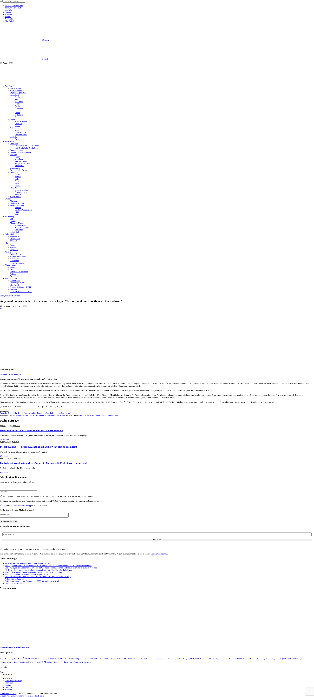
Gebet (105, 658)
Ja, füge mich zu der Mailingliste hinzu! (18, 510)
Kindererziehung (222, 658)
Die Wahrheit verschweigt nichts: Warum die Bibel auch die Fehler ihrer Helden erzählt (43, 463)
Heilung (180, 658)
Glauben (136, 658)
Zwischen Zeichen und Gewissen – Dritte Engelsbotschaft (27, 563)
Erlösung (75, 658)
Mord (47, 413)
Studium (17, 296)
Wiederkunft (86, 662)
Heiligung (172, 658)
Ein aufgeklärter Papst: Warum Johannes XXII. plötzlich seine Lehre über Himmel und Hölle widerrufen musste (48, 566)
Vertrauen (69, 661)
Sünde (41, 662)
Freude (98, 658)
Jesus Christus (209, 658)
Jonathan (40, 413)
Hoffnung (194, 658)
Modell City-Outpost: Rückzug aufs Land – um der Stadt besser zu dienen (33, 572)
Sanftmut (301, 658)
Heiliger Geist (162, 658)
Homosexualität (30, 413)
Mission (252, 658)
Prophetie (275, 658)
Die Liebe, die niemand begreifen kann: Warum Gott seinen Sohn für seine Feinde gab (38, 570)
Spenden (8, 689)
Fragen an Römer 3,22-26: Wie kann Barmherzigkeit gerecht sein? (40, 415)
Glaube (128, 658)
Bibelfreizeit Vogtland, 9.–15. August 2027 (14, 647)
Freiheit (92, 658)
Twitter (11, 374)
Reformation (285, 658)
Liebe (239, 658)
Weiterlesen (4, 440)
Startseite (8, 678)
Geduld (111, 658)
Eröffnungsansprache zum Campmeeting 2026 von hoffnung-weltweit (32, 581)
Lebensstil (232, 658)
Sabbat (294, 658)
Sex (76, 413)
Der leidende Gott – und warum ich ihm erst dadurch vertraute (31, 430)
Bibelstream (30, 658)
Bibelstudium (43, 658)
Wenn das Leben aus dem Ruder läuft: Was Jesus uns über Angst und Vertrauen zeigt (38, 577)
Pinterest (17, 374)
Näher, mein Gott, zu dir (14, 579)
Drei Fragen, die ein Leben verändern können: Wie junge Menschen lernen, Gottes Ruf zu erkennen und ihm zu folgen (51, 568)
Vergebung (49, 661)
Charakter (52, 658)
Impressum (9, 683)
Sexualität (9, 296)
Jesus (202, 658)
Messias (245, 658)
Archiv (2, 672)
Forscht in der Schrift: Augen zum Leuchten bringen (99, 415)
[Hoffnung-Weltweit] (54, 82)
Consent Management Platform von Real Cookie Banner (22, 696)
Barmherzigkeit (11, 658)
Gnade (143, 658)
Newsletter (9, 687)
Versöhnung (58, 662)
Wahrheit (78, 662)
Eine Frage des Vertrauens (15, 583)
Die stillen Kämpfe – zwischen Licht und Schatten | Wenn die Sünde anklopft (38, 446)
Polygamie (54, 413)
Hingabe (186, 658)
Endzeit (67, 658)
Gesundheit (120, 658)
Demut (60, 658)
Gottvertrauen (151, 658)
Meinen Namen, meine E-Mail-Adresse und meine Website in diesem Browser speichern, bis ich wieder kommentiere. (48, 496)
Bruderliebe (12, 413)
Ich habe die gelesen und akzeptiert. (26, 505)
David (20, 413)
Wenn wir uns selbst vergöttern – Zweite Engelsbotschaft (27, 574)
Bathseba (3, 413)
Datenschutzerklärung (21, 505)
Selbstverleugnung (6, 662)
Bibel (2, 296)
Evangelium (83, 658)
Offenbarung (260, 658)
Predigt (268, 658)
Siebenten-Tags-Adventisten (26, 662)
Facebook (4, 374)
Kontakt (8, 685)
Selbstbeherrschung (66, 413)
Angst (2, 658)
